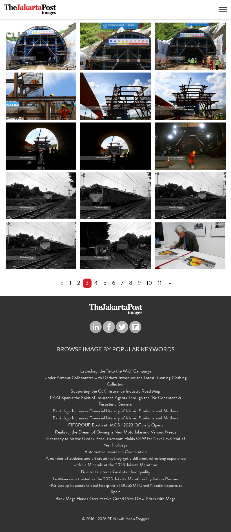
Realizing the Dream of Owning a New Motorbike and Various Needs (115, 432)
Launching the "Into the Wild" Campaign (115, 371)
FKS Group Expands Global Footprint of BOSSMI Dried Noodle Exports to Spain (115, 489)
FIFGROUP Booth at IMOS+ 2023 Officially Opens (115, 425)
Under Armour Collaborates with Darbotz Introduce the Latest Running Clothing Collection (115, 381)
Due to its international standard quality (115, 472)
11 (160, 283)
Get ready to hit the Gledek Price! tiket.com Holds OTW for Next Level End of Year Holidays (115, 442)
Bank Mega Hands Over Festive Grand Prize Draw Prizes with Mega (115, 499)
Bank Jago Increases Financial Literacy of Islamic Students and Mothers (115, 411)
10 (149, 283)
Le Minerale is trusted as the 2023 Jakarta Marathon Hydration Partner (115, 479)
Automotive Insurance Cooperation (116, 452)
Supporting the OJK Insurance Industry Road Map (115, 391)
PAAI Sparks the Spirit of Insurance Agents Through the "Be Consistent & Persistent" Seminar (115, 401)
